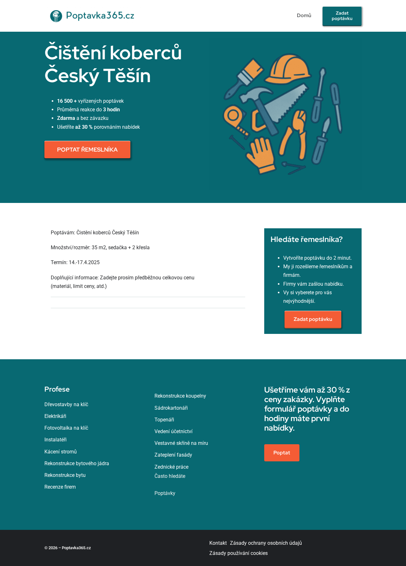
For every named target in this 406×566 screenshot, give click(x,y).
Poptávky (164, 493)
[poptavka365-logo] (93, 7)
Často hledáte (169, 476)
